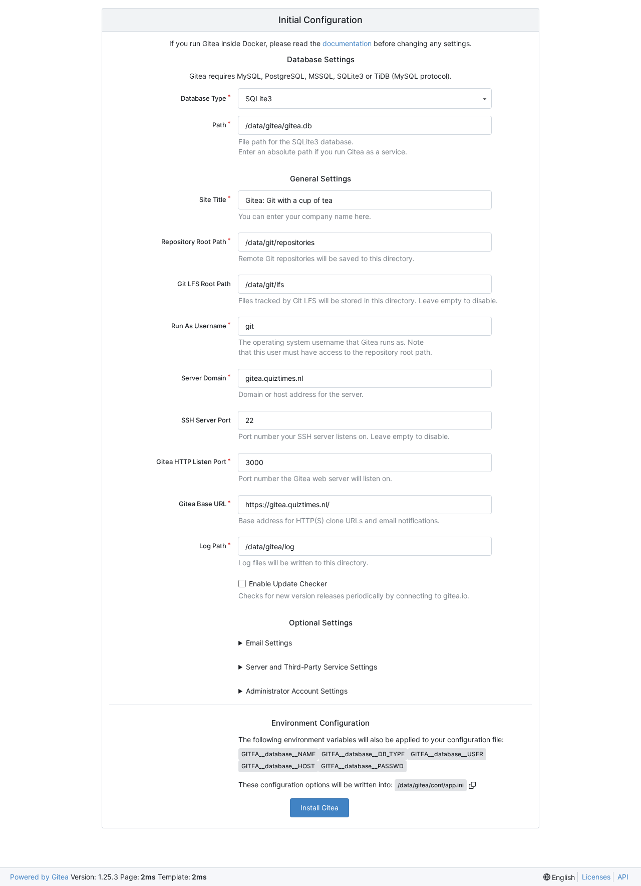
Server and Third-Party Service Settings (311, 666)
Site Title (212, 199)
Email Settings (269, 642)
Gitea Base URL (202, 504)
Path (219, 125)
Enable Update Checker (288, 583)
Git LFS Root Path (204, 284)
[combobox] (364, 98)
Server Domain (203, 378)
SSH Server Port (206, 420)
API (622, 876)
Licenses (596, 876)
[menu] (559, 877)
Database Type (203, 98)
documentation (347, 43)
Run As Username (198, 326)
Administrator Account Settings (297, 691)
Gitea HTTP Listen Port (191, 462)
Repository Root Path (193, 242)
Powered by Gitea (39, 876)
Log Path (212, 546)
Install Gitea (319, 807)
